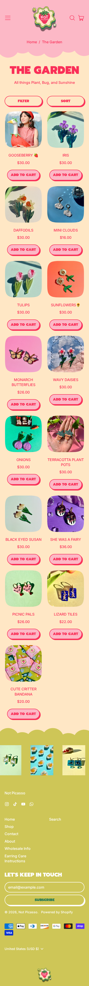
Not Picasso (27, 912)
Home (32, 42)
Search (55, 819)
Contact (11, 833)
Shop (9, 826)
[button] (72, 18)
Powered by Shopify (57, 912)
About (10, 841)
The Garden (52, 42)
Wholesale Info (18, 848)
